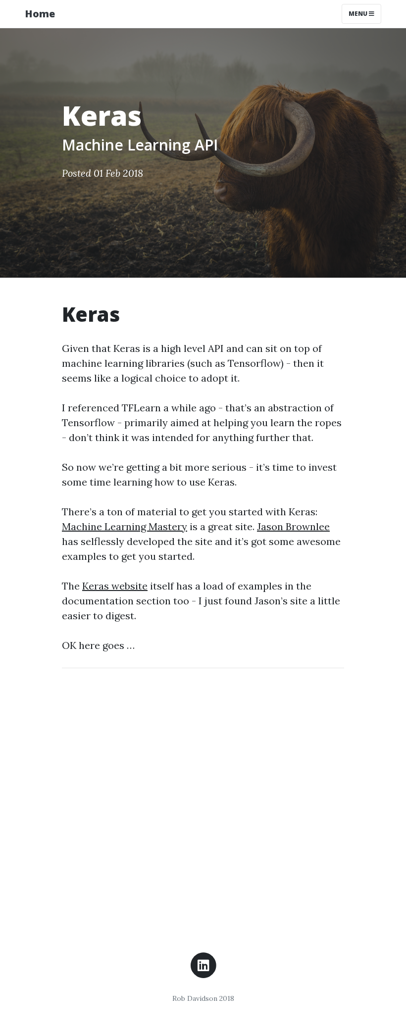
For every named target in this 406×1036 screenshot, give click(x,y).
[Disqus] (203, 800)
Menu (359, 13)
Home (40, 13)
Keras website (115, 586)
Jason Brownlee (293, 526)
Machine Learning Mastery (124, 526)
